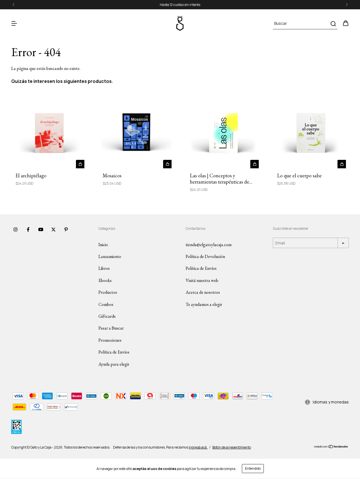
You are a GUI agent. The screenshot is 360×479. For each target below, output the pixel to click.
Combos (105, 304)
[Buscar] (333, 24)
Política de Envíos (113, 352)
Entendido (253, 468)
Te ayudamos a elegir (204, 304)
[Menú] (14, 23)
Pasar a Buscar (111, 328)
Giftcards (107, 316)
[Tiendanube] (331, 447)
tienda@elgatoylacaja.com (208, 245)
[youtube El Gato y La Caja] (41, 230)
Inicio (103, 245)
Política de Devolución (205, 256)
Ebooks (105, 280)
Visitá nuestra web (202, 280)
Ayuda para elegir (113, 364)
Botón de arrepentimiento (231, 447)
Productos (107, 292)
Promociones (110, 340)
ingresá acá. (198, 447)
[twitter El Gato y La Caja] (53, 230)
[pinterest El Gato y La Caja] (66, 230)
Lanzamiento (109, 256)
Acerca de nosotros (203, 292)
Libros (104, 268)
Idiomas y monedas (330, 402)
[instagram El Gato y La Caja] (15, 230)
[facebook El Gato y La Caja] (28, 230)
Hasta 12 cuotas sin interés (180, 4)
